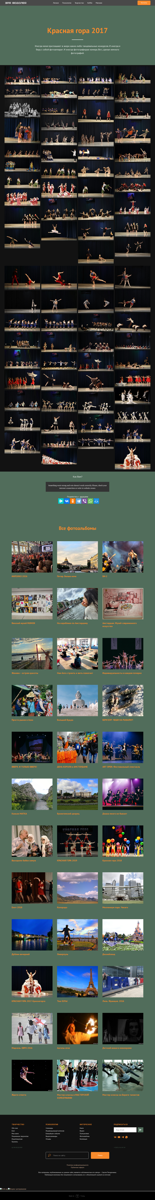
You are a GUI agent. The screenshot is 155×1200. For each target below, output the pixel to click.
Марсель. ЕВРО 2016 (22, 1048)
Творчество (18, 1124)
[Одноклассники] (72, 501)
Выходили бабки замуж (24, 860)
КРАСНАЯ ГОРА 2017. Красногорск (28, 1001)
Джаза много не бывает (114, 813)
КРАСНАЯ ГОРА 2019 (67, 860)
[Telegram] (78, 501)
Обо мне (15, 1128)
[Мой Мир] (96, 501)
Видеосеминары (51, 1136)
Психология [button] (66, 3)
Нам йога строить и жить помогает (75, 673)
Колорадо (62, 907)
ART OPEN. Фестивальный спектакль (121, 766)
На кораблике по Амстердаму (72, 623)
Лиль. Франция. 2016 (113, 1001)
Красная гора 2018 (112, 860)
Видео (82, 1131)
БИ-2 (104, 576)
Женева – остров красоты (25, 673)
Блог (13, 1131)
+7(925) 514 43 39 (119, 1147)
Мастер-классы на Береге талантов (120, 1094)
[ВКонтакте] (67, 501)
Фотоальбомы (85, 1136)
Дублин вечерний (21, 954)
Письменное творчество (20, 1136)
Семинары (49, 1128)
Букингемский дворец (68, 813)
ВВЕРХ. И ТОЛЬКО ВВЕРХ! (24, 766)
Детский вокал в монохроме (117, 1048)
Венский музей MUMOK (23, 623)
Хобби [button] (89, 3)
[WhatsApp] (90, 501)
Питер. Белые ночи (66, 576)
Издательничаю (17, 1139)
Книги (82, 1128)
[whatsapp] (126, 1137)
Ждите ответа (19, 1094)
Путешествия (84, 1134)
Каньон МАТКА (19, 813)
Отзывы (48, 1139)
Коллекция (83, 1139)
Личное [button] (56, 3)
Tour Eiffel (62, 1001)
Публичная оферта (77, 1167)
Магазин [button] (99, 3)
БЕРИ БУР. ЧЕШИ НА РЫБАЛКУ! (117, 719)
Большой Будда (65, 719)
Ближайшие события (53, 1134)
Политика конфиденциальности (77, 1165)
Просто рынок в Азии (22, 719)
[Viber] (84, 501)
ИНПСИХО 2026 (19, 576)
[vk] (115, 1137)
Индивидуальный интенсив (55, 1131)
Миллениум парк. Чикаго (115, 907)
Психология (52, 1124)
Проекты (15, 1142)
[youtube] (119, 1137)
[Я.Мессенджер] (61, 501)
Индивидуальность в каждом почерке (122, 673)
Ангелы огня (63, 1048)
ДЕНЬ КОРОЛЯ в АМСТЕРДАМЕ (72, 766)
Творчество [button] (79, 3)
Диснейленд (108, 954)
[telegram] (122, 1137)
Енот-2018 (17, 907)
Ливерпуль (62, 954)
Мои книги (15, 1134)
